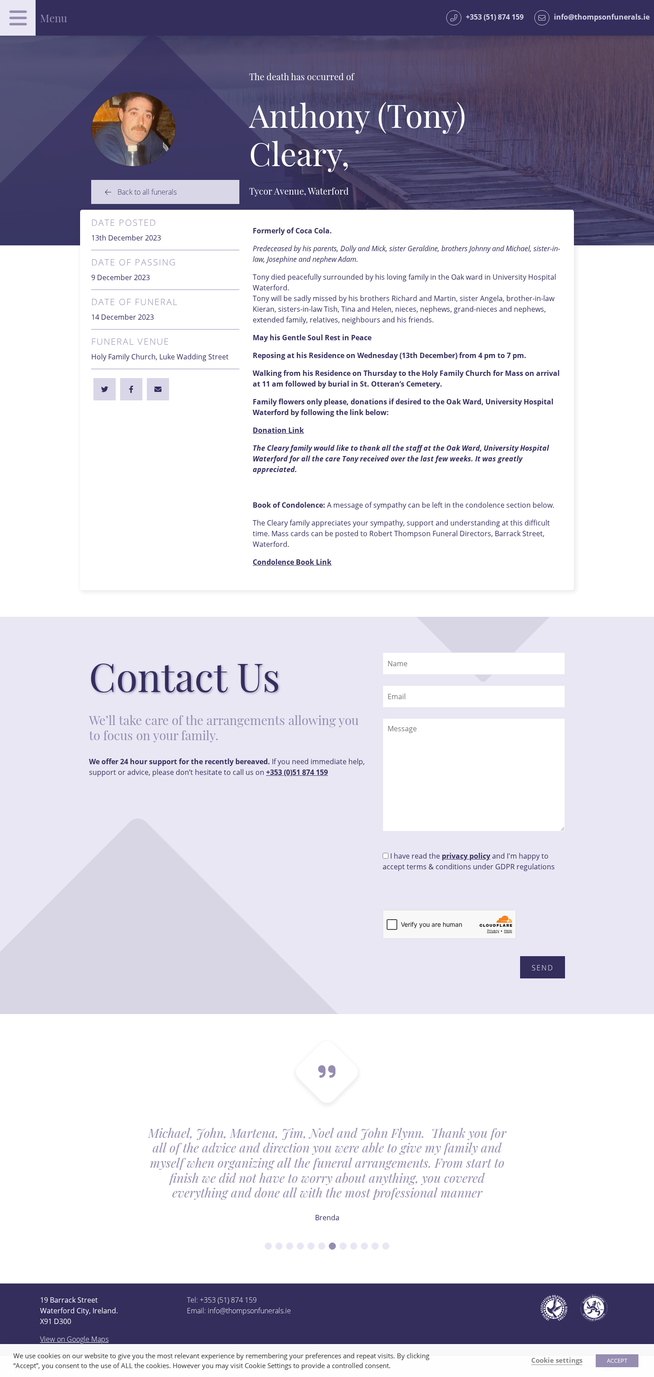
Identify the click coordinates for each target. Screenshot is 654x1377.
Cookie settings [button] (556, 1360)
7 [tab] (332, 1246)
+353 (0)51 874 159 (297, 772)
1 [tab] (268, 1246)
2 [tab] (279, 1246)
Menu (53, 18)
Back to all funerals (146, 192)
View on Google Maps (74, 1339)
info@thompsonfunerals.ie (602, 17)
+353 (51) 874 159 (495, 17)
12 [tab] (385, 1246)
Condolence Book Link (292, 562)
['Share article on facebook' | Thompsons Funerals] (104, 389)
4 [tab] (300, 1246)
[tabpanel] (327, 1180)
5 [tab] (311, 1246)
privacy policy (466, 856)
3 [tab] (289, 1246)
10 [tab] (364, 1246)
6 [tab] (321, 1246)
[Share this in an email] (158, 389)
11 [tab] (375, 1246)
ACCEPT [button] (617, 1361)
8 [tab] (343, 1246)
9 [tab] (353, 1246)
